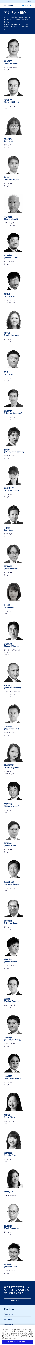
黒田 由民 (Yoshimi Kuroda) (11, 567)
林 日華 (7, 605)
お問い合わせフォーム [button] (17, 1300)
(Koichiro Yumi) (11, 1267)
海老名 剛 (8, 100)
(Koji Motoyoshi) (11, 729)
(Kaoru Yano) (9, 1117)
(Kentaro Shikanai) (12, 884)
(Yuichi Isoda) (10, 296)
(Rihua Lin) (9, 607)
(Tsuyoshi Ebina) (11, 102)
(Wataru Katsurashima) (14, 452)
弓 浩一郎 (8, 1264)
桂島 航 (7, 449)
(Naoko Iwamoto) (11, 335)
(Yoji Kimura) (9, 530)
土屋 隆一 (8, 999)
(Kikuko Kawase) (11, 490)
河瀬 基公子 (9, 488)
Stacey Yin (8, 1192)
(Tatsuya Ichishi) (11, 219)
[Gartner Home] (10, 5)
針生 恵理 (8, 139)
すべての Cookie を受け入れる (17, 1342)
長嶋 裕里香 (9, 765)
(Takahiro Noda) (11, 845)
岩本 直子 (8, 333)
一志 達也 (8, 217)
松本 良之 (8, 685)
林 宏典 (7, 177)
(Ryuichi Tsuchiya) (12, 1001)
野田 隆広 (8, 843)
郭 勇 (6, 372)
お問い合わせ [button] (25, 6)
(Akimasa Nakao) (11, 806)
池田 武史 (8, 255)
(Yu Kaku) (8, 374)
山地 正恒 (8, 1037)
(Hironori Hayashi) (12, 179)
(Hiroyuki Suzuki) (11, 923)
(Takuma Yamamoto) (13, 1078)
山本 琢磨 (8, 1076)
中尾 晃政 (8, 804)
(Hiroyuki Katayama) (13, 413)
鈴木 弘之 (8, 921)
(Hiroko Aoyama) (11, 63)
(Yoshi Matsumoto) (12, 688)
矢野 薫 (7, 1115)
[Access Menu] (5, 5)
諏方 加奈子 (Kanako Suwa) (10, 1154)
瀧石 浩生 (8, 959)
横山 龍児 (8, 1226)
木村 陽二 (8, 528)
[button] (28, 1)
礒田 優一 (8, 294)
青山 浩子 (8, 61)
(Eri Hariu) (8, 141)
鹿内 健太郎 (9, 882)
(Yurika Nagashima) (12, 767)
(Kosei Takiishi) (11, 962)
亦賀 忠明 (8, 644)
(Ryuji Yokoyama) (11, 1228)
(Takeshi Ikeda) (11, 258)
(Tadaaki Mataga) (11, 646)
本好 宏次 (8, 726)
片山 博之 (8, 411)
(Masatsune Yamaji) (12, 1040)
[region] (17, 1335)
